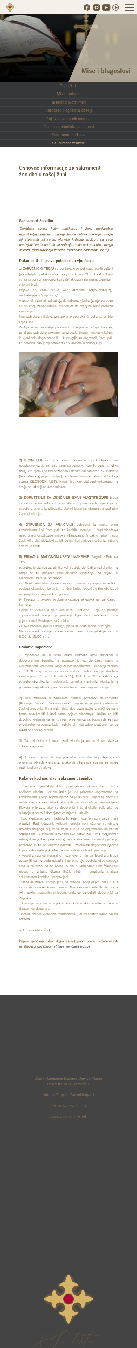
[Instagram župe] (96, 7)
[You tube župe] (106, 7)
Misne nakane (68, 93)
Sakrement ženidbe (68, 143)
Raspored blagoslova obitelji (68, 110)
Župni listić (69, 85)
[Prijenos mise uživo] (115, 7)
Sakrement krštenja (68, 134)
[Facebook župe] (87, 7)
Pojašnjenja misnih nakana (68, 118)
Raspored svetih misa (68, 102)
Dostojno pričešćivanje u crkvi (69, 126)
